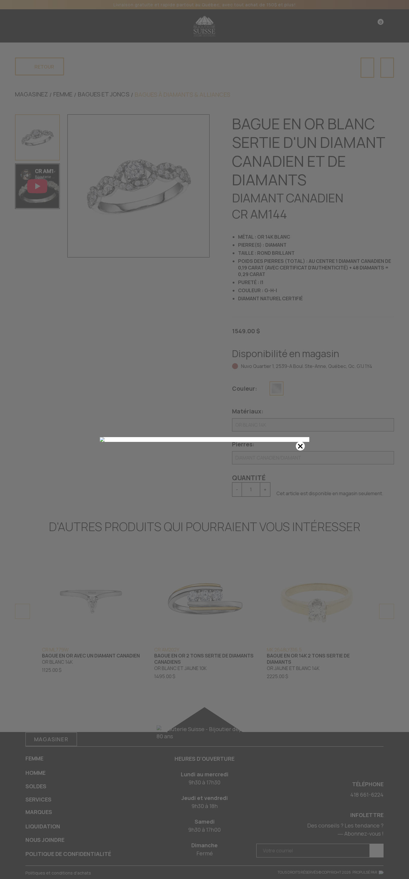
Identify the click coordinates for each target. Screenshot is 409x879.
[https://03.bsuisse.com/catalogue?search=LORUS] (204, 439)
